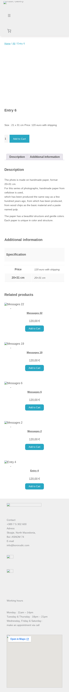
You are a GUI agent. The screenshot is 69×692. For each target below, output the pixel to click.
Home (7, 43)
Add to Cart (19, 138)
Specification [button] (16, 254)
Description (17, 156)
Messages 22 (34, 313)
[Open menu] (9, 15)
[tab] (17, 157)
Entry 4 (34, 470)
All (14, 43)
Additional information (45, 156)
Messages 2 (34, 431)
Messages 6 (34, 391)
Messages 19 (34, 352)
